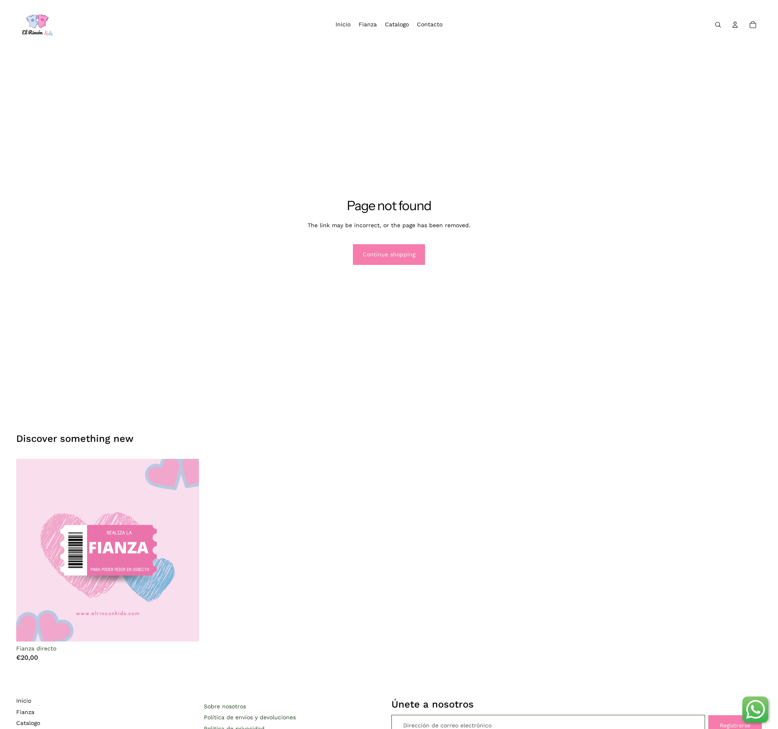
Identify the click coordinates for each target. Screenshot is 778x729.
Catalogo (28, 723)
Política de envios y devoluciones (250, 717)
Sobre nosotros (225, 706)
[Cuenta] (735, 25)
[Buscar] (718, 25)
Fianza (25, 712)
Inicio (23, 700)
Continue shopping (389, 254)
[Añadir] (186, 629)
